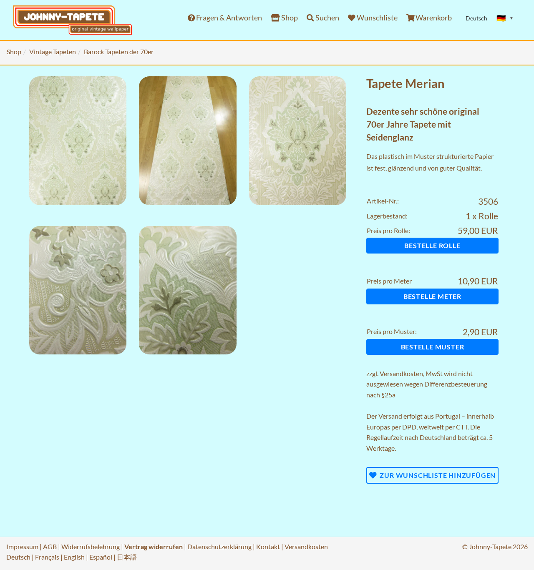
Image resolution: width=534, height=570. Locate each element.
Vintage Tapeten (52, 51)
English (74, 557)
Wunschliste (376, 17)
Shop (289, 17)
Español (100, 557)
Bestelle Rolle (432, 245)
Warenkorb (433, 17)
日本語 (127, 557)
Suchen (326, 17)
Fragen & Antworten (228, 17)
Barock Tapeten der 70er (119, 51)
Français (47, 557)
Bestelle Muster (432, 347)
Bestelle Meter (432, 296)
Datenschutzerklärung (219, 546)
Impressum (22, 546)
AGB (50, 546)
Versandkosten (401, 373)
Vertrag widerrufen (153, 546)
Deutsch (18, 557)
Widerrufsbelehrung (90, 546)
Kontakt (268, 546)
